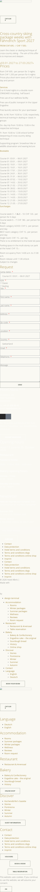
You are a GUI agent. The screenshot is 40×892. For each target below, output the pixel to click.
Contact (8, 543)
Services (4, 87)
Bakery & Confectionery (21, 635)
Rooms (13, 605)
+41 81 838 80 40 (11, 405)
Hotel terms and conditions (17, 549)
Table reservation (18, 629)
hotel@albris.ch (12, 408)
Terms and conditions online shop (20, 555)
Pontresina (15, 656)
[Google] (8, 416)
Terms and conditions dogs (17, 552)
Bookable (4, 151)
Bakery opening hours (13, 471)
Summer (14, 662)
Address (4, 314)
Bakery (9, 632)
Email (2, 348)
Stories (13, 653)
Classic (5, 283)
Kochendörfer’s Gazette (15, 801)
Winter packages (17, 608)
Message (4, 365)
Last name (5, 305)
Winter (13, 659)
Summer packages (18, 611)
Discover (10, 650)
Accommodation (13, 602)
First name (5, 297)
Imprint (7, 558)
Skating (5, 286)
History (13, 644)
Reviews (14, 617)
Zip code (4, 323)
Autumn (13, 665)
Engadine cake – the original (23, 638)
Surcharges (5, 206)
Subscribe (9, 539)
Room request (16, 620)
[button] (20, 87)
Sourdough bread (18, 641)
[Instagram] (3, 416)
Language (10, 671)
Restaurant (6, 455)
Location (4, 331)
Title (2, 288)
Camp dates (5, 272)
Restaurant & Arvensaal (21, 626)
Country (4, 340)
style (2, 280)
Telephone (5, 357)
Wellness (14, 614)
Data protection (11, 546)
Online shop (15, 647)
